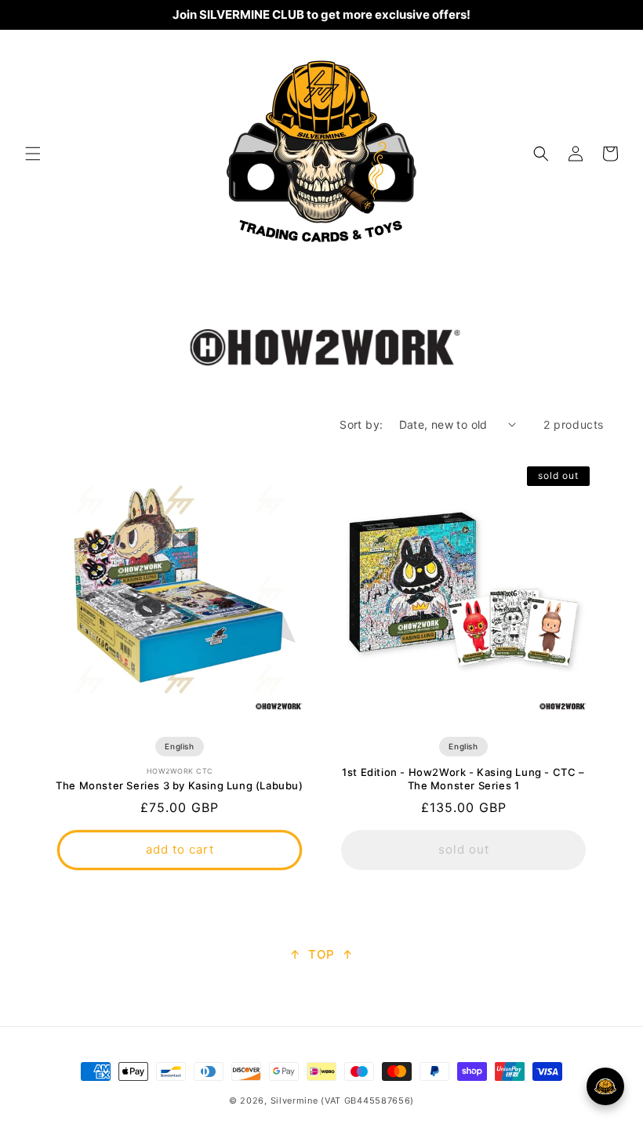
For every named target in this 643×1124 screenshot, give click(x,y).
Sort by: (361, 424)
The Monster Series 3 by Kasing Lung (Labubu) (179, 785)
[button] (33, 153)
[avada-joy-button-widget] (605, 1086)
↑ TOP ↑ (321, 954)
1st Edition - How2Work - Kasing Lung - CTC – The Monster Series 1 (463, 779)
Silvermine (294, 1100)
